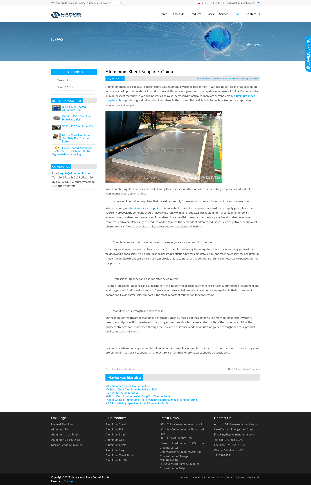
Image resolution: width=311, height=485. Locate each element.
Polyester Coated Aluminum (244, 369)
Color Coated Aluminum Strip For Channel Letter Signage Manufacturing (152, 399)
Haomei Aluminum (62, 424)
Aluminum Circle (115, 444)
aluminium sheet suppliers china (212, 78)
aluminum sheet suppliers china (243, 78)
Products (195, 13)
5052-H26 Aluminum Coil (123, 392)
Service (223, 13)
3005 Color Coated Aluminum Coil (128, 386)
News (236, 13)
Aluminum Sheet (115, 424)
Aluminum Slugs (115, 450)
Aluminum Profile (116, 460)
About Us (178, 13)
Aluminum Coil (114, 439)
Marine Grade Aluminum (66, 444)
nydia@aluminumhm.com (241, 2)
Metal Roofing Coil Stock (119, 369)
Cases (210, 13)
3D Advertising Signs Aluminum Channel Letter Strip (139, 403)
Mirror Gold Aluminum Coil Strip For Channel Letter (139, 396)
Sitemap (68, 481)
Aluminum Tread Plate (119, 455)
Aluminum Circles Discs (65, 439)
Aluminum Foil (60, 429)
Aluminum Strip (115, 434)
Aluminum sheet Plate (64, 434)
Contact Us (253, 13)
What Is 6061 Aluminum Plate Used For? (132, 389)
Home (163, 13)
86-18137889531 (210, 2)
